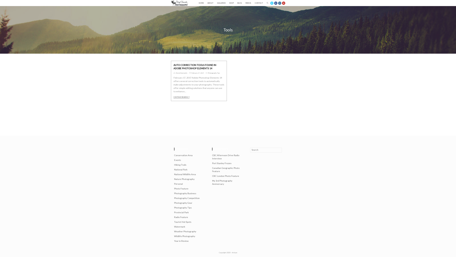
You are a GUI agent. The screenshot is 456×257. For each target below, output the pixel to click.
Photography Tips (214, 73)
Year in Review (181, 241)
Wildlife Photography (184, 236)
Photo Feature (181, 188)
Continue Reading (180, 97)
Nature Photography (184, 179)
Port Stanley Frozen (222, 163)
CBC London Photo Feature (225, 176)
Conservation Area (183, 155)
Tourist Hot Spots (182, 222)
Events (177, 160)
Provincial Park (181, 212)
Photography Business (185, 193)
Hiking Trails (180, 164)
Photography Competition (187, 198)
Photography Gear (183, 203)
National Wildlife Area (185, 174)
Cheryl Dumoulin (181, 73)
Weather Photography (185, 231)
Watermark (179, 226)
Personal (178, 184)
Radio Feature (181, 217)
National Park (181, 169)
